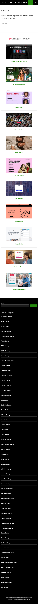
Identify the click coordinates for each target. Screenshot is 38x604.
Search (3, 303)
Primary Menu (35, 2)
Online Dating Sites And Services (14, 2)
